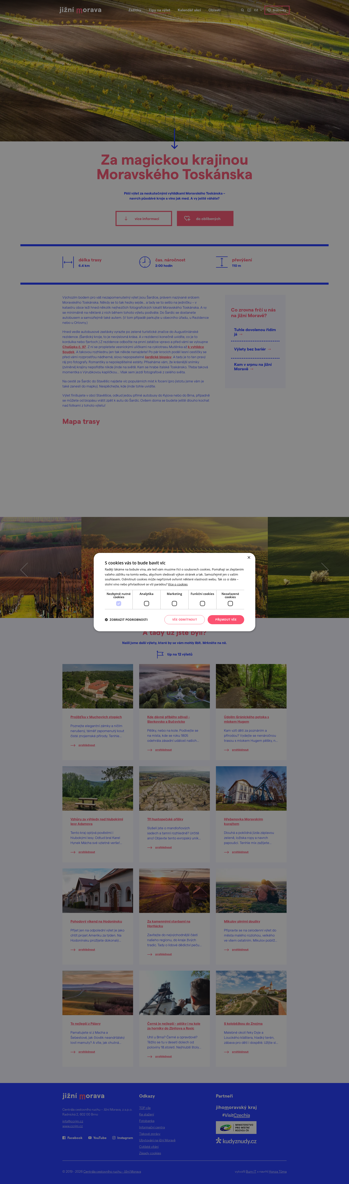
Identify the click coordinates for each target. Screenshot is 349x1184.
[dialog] (174, 592)
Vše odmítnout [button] (184, 619)
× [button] (248, 557)
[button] (126, 619)
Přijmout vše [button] (226, 619)
